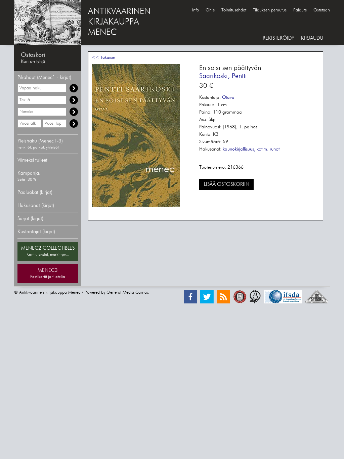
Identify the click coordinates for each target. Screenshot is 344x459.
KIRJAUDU (312, 38)
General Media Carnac (127, 292)
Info (195, 10)
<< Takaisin (103, 57)
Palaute (300, 10)
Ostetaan (321, 10)
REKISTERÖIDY (278, 38)
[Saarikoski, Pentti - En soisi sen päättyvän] (136, 205)
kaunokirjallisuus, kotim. (245, 149)
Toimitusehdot (233, 10)
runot (275, 149)
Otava (228, 97)
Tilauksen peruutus (270, 10)
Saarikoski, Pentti (223, 76)
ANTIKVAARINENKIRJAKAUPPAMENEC (119, 22)
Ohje (210, 10)
